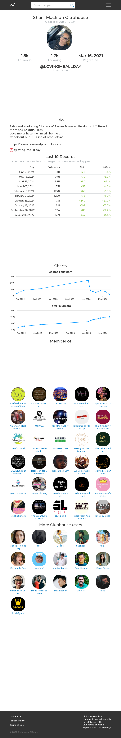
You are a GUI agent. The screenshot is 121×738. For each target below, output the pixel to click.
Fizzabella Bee (18, 568)
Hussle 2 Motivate (60, 494)
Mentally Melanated (103, 472)
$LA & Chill (60, 516)
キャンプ (39, 568)
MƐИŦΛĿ (39, 426)
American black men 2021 (18, 427)
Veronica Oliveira (18, 592)
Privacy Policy (17, 720)
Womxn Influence (81, 404)
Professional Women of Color (18, 404)
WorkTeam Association (82, 517)
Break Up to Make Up (81, 427)
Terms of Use (17, 725)
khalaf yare (18, 613)
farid (102, 590)
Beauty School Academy (81, 450)
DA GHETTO (60, 403)
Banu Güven (102, 568)
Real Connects (18, 493)
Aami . (103, 545)
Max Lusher (60, 590)
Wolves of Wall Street (82, 472)
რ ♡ (39, 545)
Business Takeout (60, 450)
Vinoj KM (81, 590)
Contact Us (15, 716)
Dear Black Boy (60, 471)
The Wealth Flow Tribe (39, 517)
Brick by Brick (102, 516)
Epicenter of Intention (103, 404)
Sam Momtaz (82, 568)
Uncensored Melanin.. (39, 450)
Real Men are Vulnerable (39, 472)
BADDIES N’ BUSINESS (18, 472)
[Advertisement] (60, 96)
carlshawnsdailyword (82, 494)
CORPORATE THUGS (60, 427)
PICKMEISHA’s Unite (103, 494)
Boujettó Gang (39, 493)
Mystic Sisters (18, 516)
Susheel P (81, 545)
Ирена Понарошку (18, 547)
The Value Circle (103, 450)
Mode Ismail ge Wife (39, 592)
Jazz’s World (18, 448)
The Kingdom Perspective (103, 427)
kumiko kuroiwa (60, 569)
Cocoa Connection (39, 404)
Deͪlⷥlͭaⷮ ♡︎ (60, 545)
